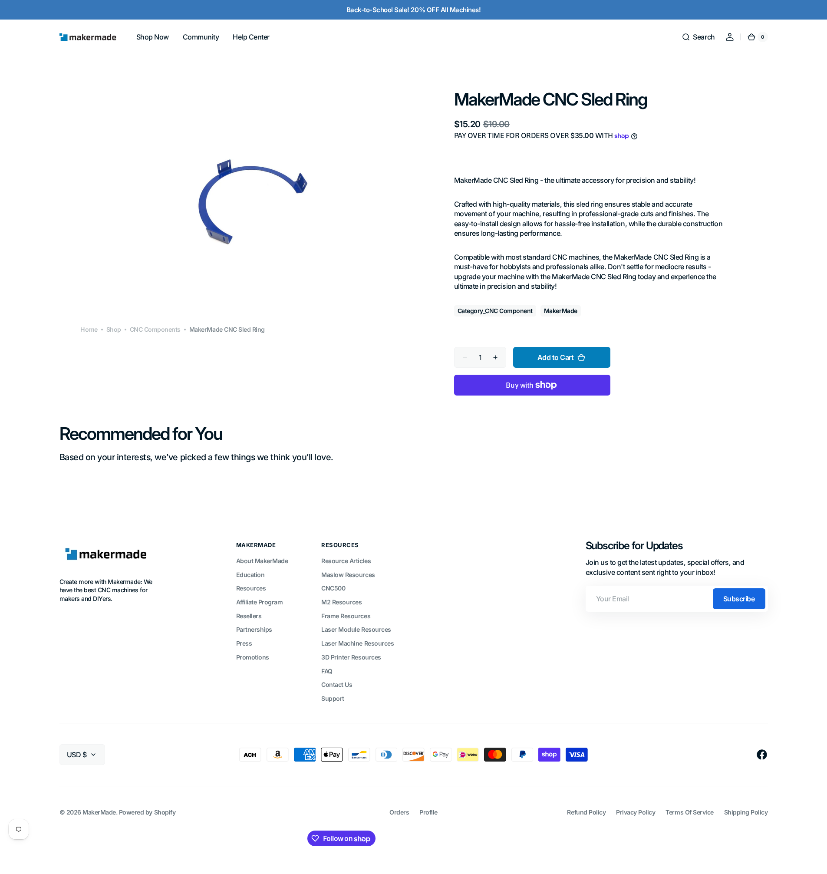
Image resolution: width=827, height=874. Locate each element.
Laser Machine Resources (357, 643)
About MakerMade (262, 560)
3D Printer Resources (351, 657)
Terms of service (689, 812)
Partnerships (254, 629)
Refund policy (586, 812)
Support (332, 698)
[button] (698, 36)
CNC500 (333, 588)
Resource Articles (346, 560)
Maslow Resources (348, 574)
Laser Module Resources (356, 629)
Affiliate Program (259, 602)
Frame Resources (345, 616)
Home (88, 329)
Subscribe (739, 598)
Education (250, 574)
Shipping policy (746, 812)
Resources (251, 588)
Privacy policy (635, 812)
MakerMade (99, 812)
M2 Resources (341, 602)
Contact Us (336, 684)
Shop (113, 329)
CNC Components (155, 329)
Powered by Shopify (147, 812)
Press (244, 643)
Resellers (249, 616)
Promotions (252, 657)
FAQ (327, 671)
